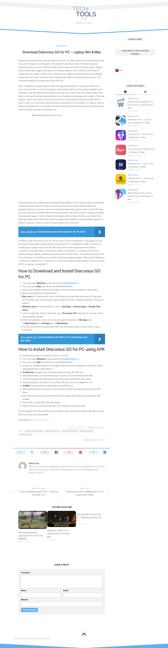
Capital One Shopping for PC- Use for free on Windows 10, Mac (141, 105)
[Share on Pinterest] (74, 452)
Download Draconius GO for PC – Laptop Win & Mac (61, 52)
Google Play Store (40, 420)
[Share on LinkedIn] (98, 452)
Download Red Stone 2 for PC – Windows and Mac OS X (88, 517)
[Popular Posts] (145, 92)
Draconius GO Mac (86, 431)
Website (24, 600)
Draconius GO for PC (52, 431)
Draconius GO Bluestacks (34, 431)
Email (66, 590)
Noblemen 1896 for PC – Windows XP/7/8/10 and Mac (58, 533)
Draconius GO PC (25, 435)
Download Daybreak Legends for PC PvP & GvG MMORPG (30, 535)
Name (24, 590)
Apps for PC (61, 46)
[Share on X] (25, 452)
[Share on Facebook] (49, 452)
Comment (26, 573)
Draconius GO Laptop (69, 431)
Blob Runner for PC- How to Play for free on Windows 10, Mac (140, 196)
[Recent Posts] (125, 92)
